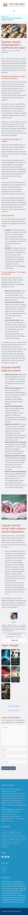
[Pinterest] (16, 640)
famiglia (11, 839)
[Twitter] (11, 640)
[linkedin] (5, 857)
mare (10, 842)
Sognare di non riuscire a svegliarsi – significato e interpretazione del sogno (13, 805)
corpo (4, 839)
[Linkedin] (15, 640)
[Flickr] (13, 640)
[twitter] (2, 857)
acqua (4, 832)
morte (16, 843)
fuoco (17, 839)
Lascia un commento (7, 50)
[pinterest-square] (8, 857)
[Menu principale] (14, 11)
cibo (18, 835)
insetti (4, 842)
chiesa (12, 836)
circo (23, 835)
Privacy (3, 871)
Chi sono (3, 867)
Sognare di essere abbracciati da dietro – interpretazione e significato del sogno (12, 819)
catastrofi (4, 835)
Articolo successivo (14, 710)
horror (23, 839)
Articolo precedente (14, 706)
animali (11, 832)
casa (18, 832)
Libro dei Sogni (17, 3)
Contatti (3, 869)
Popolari (5, 846)
